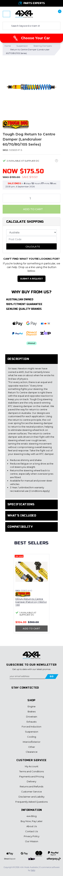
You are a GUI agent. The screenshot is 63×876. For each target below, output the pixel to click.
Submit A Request (31, 278)
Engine (32, 706)
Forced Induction (31, 726)
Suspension (31, 731)
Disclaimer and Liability (31, 796)
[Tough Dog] (16, 124)
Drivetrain (31, 716)
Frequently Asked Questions (31, 801)
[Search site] (6, 26)
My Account (31, 766)
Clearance (31, 751)
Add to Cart (32, 209)
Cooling (31, 736)
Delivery (31, 781)
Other (31, 746)
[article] (31, 595)
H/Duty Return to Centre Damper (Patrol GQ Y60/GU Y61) (31, 601)
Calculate (32, 246)
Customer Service (31, 791)
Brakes (32, 711)
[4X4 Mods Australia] (24, 13)
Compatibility (20, 526)
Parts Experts (34, 3)
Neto (33, 870)
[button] (46, 14)
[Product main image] (31, 87)
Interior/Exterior (31, 741)
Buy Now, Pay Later (32, 821)
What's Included (22, 515)
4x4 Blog (32, 816)
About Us (31, 826)
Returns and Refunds (31, 786)
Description (18, 359)
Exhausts (31, 721)
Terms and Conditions (31, 771)
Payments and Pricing (31, 776)
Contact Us (31, 831)
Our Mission (31, 841)
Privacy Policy (31, 836)
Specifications (21, 504)
